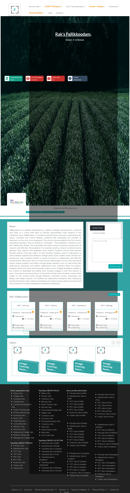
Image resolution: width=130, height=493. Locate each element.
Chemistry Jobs (47, 399)
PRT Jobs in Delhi (76, 407)
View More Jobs (114, 294)
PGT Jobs (17, 451)
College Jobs (18, 396)
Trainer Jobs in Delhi (77, 415)
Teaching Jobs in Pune (50, 454)
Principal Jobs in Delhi (77, 393)
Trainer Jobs (18, 465)
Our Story (28, 490)
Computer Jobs (47, 424)
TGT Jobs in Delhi (76, 404)
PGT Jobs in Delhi (76, 401)
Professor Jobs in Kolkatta (108, 444)
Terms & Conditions (79, 490)
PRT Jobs (17, 457)
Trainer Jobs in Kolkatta (107, 447)
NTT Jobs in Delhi (76, 410)
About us (15, 490)
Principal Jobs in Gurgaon (79, 453)
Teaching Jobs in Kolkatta (51, 451)
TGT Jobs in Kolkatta (106, 435)
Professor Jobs (19, 462)
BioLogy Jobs (46, 401)
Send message (115, 266)
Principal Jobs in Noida (78, 423)
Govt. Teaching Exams (75, 6)
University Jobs (19, 429)
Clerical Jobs (18, 468)
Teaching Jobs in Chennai (51, 470)
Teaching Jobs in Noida (50, 446)
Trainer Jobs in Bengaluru (108, 479)
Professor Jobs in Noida (78, 442)
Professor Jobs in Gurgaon (80, 472)
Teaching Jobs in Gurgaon (51, 449)
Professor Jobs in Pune (107, 414)
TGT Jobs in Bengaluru (107, 465)
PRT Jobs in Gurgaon (77, 467)
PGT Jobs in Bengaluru (107, 463)
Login (50, 13)
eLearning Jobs (19, 415)
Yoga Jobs (45, 427)
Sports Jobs (18, 418)
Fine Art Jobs (46, 407)
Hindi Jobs (45, 432)
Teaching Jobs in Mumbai (51, 468)
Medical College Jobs (21, 435)
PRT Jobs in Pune (104, 408)
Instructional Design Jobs (51, 410)
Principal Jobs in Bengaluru (108, 454)
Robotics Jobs (19, 426)
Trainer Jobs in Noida (77, 445)
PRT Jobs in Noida (76, 437)
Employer (59, 13)
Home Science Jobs (49, 429)
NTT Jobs (17, 460)
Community (113, 6)
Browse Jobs (34, 6)
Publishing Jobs (19, 421)
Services (62, 490)
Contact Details (99, 233)
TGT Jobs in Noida (76, 434)
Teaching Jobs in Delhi (50, 443)
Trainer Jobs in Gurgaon (78, 475)
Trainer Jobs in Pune (106, 416)
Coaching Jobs (19, 399)
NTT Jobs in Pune (105, 411)
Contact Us (114, 490)
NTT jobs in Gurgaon (77, 470)
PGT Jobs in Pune (105, 403)
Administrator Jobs (20, 448)
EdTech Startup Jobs (21, 412)
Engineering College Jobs (23, 432)
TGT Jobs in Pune (105, 405)
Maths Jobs (46, 393)
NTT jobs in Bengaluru (106, 471)
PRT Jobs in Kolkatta (106, 438)
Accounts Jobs (47, 418)
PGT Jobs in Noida (76, 431)
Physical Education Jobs (50, 421)
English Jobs (46, 413)
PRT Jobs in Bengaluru (106, 468)
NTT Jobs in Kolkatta (106, 441)
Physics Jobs (46, 396)
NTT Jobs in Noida (76, 440)
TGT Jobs (17, 454)
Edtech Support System (44, 490)
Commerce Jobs (47, 415)
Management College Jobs (23, 438)
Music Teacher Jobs (49, 404)
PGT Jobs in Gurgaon (77, 461)
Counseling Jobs (19, 424)
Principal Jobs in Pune (106, 394)
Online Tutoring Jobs (21, 410)
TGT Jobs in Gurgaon (77, 464)
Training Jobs (18, 401)
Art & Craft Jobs (47, 435)
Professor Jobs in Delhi (78, 412)
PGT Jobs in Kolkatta (106, 430)
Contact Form (97, 228)
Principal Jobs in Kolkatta (107, 433)
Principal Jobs (18, 446)
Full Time (28, 331)
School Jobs (18, 393)
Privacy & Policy (98, 490)
